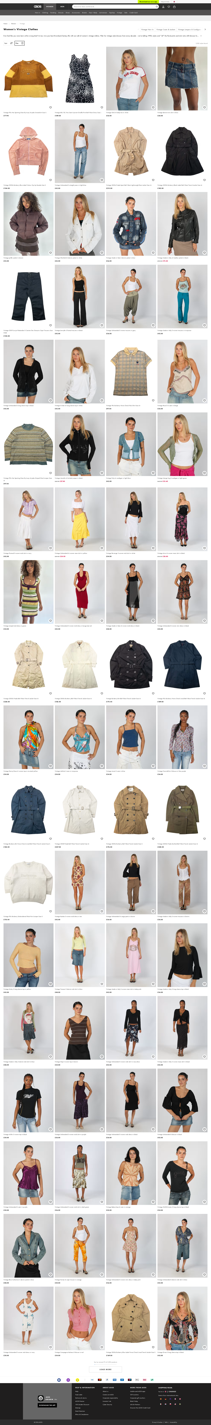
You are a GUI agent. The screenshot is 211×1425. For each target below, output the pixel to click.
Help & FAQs (165, 2)
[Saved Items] (169, 6)
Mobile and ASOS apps (137, 1391)
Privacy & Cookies (157, 1422)
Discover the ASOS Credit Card (140, 1408)
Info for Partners (135, 1404)
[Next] (205, 29)
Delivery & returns (81, 1398)
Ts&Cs (166, 1422)
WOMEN (49, 7)
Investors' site (107, 1401)
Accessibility (173, 1422)
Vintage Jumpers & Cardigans (189, 29)
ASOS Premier (79, 1401)
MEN (62, 7)
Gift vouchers (134, 1395)
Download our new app (148, 2)
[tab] (37, 12)
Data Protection (80, 1411)
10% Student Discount (82, 1404)
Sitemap (77, 1408)
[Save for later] (50, 107)
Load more (106, 1369)
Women (13, 24)
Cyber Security (107, 1404)
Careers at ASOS (108, 1395)
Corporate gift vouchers (137, 1398)
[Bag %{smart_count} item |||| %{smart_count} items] (174, 6)
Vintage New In (147, 29)
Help (76, 1391)
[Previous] (138, 29)
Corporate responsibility (110, 1398)
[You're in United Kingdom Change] (174, 1)
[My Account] (163, 6)
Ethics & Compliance (81, 1414)
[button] (161, 1399)
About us (105, 1391)
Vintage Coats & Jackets (165, 29)
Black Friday (134, 1401)
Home (5, 24)
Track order (78, 1395)
